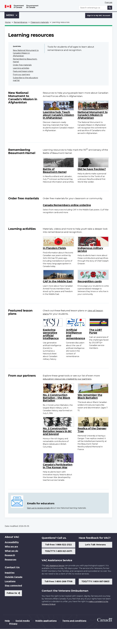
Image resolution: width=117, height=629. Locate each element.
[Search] (109, 8)
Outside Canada (13, 577)
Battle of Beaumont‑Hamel (54, 170)
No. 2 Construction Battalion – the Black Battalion (56, 397)
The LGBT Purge (95, 331)
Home (8, 22)
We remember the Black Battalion (90, 396)
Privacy (13, 624)
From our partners (21, 74)
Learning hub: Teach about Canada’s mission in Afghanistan (58, 114)
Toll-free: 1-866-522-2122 (58, 544)
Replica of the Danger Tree (92, 430)
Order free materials (22, 65)
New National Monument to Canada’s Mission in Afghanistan (26, 53)
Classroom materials (40, 22)
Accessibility (12, 542)
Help (7, 621)
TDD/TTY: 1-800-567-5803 (95, 581)
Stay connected (13, 585)
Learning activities (21, 68)
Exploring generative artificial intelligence (51, 334)
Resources (10, 559)
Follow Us (14, 594)
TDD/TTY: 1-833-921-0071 (58, 551)
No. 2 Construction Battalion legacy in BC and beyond (57, 431)
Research (10, 555)
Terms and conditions (74, 621)
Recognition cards (90, 281)
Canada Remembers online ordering (67, 205)
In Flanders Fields (54, 248)
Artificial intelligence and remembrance (75, 334)
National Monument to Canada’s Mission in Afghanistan (93, 114)
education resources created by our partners (67, 379)
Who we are (11, 546)
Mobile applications (46, 621)
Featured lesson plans (23, 71)
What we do (11, 551)
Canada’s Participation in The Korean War (57, 466)
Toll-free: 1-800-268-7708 (58, 581)
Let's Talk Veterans (95, 544)
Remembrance (20, 22)
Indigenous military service (90, 249)
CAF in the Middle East (57, 281)
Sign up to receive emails (38, 508)
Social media (23, 621)
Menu (10, 15)
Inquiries (9, 572)
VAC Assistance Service (55, 566)
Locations (10, 581)
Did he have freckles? (92, 169)
